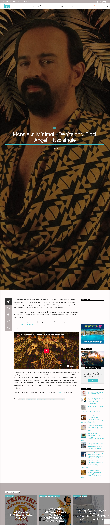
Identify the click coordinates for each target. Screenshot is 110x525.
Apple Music (30, 336)
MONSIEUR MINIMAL (42, 410)
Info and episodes (93, 392)
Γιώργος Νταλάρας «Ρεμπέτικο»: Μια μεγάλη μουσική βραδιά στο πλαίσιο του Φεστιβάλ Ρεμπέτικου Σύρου (92, 485)
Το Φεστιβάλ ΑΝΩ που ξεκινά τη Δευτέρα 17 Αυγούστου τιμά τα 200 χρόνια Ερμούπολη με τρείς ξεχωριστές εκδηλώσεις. (92, 431)
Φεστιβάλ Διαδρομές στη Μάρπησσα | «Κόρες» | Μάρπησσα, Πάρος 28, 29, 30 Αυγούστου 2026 (95, 467)
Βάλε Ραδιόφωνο (97, 6)
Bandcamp (37, 340)
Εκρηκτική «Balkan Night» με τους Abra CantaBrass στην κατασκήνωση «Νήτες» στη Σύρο (96, 439)
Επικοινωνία (26, 1)
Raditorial (5, 1)
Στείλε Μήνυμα (61, 6)
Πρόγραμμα (32, 6)
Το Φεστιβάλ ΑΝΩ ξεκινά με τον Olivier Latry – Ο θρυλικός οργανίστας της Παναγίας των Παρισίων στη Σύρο (92, 458)
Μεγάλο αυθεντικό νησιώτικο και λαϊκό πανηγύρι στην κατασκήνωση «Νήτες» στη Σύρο (92, 448)
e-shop (59, 404)
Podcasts (41, 6)
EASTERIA (22, 410)
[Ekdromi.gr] (92, 345)
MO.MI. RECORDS (31, 410)
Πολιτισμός (51, 507)
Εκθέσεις (76, 507)
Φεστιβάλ (57, 507)
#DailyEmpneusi (15, 1)
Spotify (21, 336)
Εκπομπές (23, 6)
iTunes (27, 340)
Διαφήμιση (72, 6)
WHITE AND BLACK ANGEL (57, 410)
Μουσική (8, 507)
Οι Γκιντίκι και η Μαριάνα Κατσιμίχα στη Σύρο (95, 404)
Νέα (16, 6)
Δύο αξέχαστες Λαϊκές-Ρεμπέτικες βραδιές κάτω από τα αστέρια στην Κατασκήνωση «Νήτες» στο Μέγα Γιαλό (92, 476)
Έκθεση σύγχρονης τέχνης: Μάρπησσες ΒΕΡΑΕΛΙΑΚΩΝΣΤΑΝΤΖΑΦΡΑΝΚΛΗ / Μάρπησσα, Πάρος (92, 421)
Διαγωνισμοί (50, 6)
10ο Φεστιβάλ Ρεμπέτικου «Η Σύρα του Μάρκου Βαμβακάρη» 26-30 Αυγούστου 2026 (95, 412)
